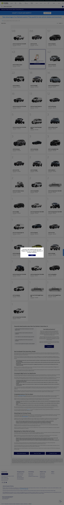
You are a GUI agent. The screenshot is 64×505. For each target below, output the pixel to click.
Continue (32, 255)
